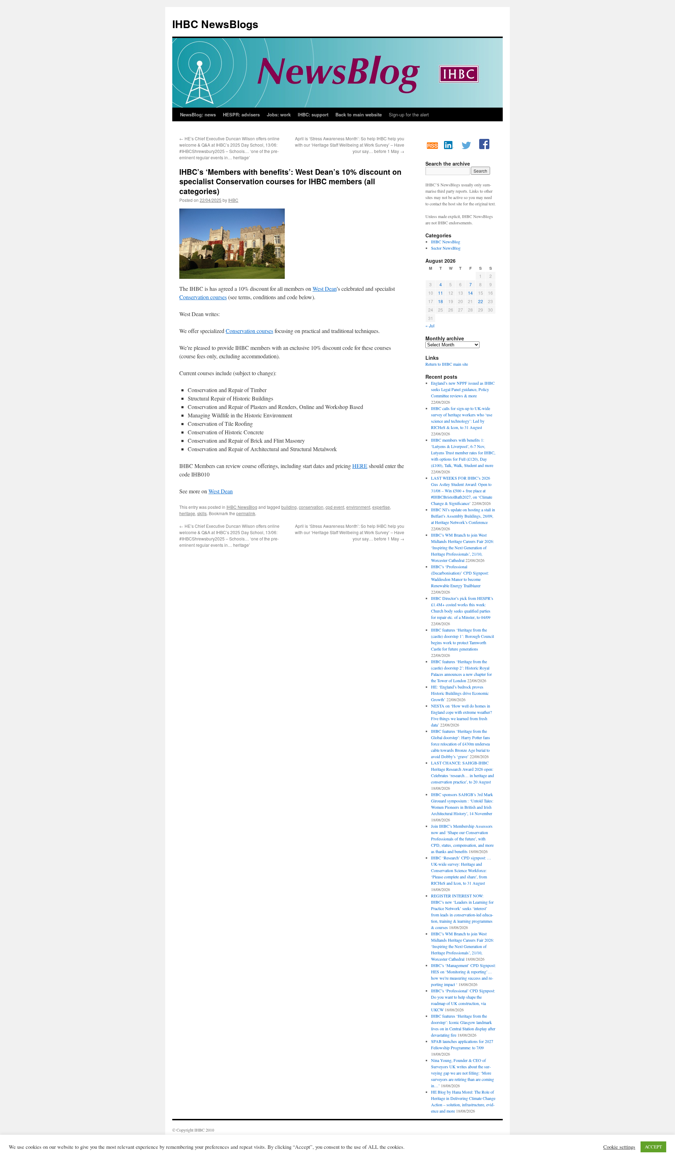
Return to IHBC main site (446, 364)
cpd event (335, 507)
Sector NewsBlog (446, 248)
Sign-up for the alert (409, 114)
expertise (381, 507)
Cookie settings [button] (619, 1147)
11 (440, 293)
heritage (187, 513)
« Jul (430, 325)
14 (470, 293)
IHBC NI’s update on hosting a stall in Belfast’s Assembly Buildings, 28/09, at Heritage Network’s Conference (463, 516)
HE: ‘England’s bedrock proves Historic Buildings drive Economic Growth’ (460, 693)
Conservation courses (203, 297)
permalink (245, 513)
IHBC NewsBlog (241, 507)
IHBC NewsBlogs (215, 23)
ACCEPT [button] (653, 1147)
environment (358, 507)
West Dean (324, 288)
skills (202, 513)
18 (440, 301)
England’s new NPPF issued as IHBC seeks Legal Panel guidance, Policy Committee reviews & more (463, 389)
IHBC (233, 200)
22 (480, 301)
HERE (359, 465)
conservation (311, 507)
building (289, 507)
